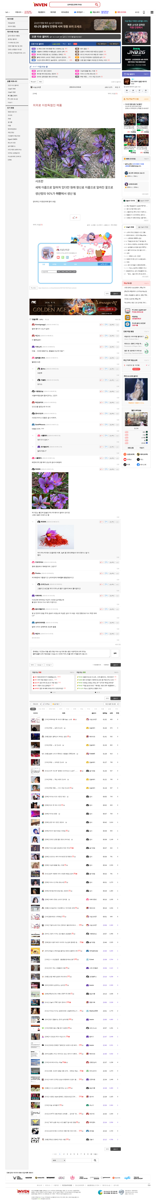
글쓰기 (115, 698)
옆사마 (91, 1096)
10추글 (47, 704)
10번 (62, 271)
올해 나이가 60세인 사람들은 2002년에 (60, 754)
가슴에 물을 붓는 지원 (54, 865)
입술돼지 (92, 728)
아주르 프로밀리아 (14, 153)
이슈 (41, 709)
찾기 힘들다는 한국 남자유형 (56, 1019)
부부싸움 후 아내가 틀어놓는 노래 (58, 719)
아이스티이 (93, 1071)
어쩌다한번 (93, 899)
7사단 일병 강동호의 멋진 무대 (57, 848)
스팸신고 (107, 225)
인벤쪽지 (58, 257)
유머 (60, 709)
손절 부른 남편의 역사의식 (56, 976)
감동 (109, 709)
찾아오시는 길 (106, 1185)
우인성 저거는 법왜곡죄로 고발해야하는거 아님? (63, 1011)
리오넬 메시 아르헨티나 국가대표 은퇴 (60, 908)
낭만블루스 (93, 976)
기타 (116, 709)
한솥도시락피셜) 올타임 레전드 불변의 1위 (61, 951)
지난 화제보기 (102, 44)
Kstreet (91, 959)
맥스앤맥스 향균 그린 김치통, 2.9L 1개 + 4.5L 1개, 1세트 (136, 302)
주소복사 (33, 288)
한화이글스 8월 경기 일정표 (56, 1028)
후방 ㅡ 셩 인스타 (53, 745)
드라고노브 (93, 1028)
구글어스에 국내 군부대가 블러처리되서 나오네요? (64, 925)
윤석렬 (91, 1131)
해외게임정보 (12, 129)
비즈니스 (47, 1185)
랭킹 (65, 264)
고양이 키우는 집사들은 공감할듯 (58, 934)
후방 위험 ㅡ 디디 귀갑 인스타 (57, 788)
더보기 (67, 257)
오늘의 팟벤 (11, 92)
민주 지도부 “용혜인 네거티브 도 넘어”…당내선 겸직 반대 (66, 771)
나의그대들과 (93, 968)
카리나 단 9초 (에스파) (54, 882)
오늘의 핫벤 (11, 89)
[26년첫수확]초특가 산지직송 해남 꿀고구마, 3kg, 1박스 (136, 291)
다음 (95, 1154)
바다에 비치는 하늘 (53, 1062)
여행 (9, 125)
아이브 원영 (51, 814)
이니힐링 (63, 257)
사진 (95, 709)
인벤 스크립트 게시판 (15, 49)
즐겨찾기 (57, 704)
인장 (43, 264)
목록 (109, 93)
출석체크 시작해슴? (53, 916)
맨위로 (106, 665)
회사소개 (39, 1185)
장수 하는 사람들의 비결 (55, 968)
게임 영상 (11, 132)
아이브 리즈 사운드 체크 (55, 796)
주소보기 (33, 82)
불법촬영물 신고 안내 (93, 1185)
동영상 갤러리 (12, 39)
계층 (102, 709)
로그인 (137, 12)
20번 (66, 271)
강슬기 (91, 1139)
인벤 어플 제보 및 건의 (15, 46)
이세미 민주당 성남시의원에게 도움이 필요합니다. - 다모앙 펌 (67, 1079)
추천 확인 (114, 225)
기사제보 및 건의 (13, 42)
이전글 (48, 665)
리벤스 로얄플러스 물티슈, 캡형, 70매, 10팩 (136, 295)
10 (91, 1154)
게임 (81, 709)
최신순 (47, 319)
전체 (33, 709)
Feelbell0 (92, 754)
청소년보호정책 (79, 1185)
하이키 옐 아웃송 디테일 (55, 831)
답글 (118, 330)
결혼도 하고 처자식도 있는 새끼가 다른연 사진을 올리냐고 (66, 1054)
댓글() (115, 93)
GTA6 (9, 160)
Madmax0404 (93, 1011)
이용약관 (56, 1185)
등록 (115, 653)
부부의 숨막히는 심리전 (55, 985)
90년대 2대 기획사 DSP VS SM (57, 994)
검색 (74, 271)
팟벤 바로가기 (12, 112)
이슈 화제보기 (114, 44)
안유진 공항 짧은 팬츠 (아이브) (57, 839)
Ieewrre (91, 985)
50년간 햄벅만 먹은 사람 (55, 1139)
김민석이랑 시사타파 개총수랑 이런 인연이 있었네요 (64, 1131)
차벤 (9, 118)
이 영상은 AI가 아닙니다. (55, 1036)
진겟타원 (92, 1079)
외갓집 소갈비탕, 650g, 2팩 (132, 299)
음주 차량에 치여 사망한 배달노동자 (59, 874)
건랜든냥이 (93, 1062)
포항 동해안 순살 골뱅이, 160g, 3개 (134, 287)
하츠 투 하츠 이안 (53, 805)
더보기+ (72, 672)
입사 (90, 796)
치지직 (10, 115)
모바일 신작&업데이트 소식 (16, 53)
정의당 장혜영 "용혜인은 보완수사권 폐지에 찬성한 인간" (66, 1045)
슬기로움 (92, 771)
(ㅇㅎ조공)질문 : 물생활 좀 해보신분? (59, 959)
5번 (59, 271)
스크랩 (93, 225)
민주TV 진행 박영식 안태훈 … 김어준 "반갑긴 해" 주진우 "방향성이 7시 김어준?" (74, 1114)
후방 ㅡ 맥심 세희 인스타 (55, 779)
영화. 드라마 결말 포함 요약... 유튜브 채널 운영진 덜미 (65, 1071)
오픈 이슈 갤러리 (13, 85)
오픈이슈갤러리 (116, 82)
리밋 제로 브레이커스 (15, 149)
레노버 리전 (11, 142)
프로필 (54, 264)
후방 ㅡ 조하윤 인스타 (54, 762)
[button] (51, 692)
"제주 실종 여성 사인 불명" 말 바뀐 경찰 (60, 1122)
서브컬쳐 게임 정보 (14, 136)
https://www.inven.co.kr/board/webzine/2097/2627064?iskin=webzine (57, 288)
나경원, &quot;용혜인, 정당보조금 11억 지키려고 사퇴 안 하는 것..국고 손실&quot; (74, 1096)
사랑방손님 (93, 934)
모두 (70, 271)
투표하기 (136, 369)
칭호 (75, 264)
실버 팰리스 (11, 146)
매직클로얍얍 (93, 951)
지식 (88, 709)
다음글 (39, 665)
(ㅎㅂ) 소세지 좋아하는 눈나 (56, 1088)
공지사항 (116, 1185)
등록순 (41, 319)
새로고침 (118, 319)
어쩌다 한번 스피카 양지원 (56, 899)
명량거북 (92, 1002)
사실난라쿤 (36, 87)
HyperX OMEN (12, 139)
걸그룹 (10, 122)
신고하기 (100, 225)
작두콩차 (92, 1122)
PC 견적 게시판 (13, 99)
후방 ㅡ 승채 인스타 (53, 728)
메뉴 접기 (104, 264)
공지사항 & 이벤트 (14, 35)
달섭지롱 (92, 994)
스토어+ (146, 99)
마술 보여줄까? (52, 1105)
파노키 (91, 1105)
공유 (88, 225)
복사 (40, 82)
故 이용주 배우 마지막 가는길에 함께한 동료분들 (63, 942)
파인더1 (91, 1114)
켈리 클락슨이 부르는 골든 (56, 736)
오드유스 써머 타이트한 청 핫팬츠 (58, 856)
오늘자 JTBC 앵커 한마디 (55, 1002)
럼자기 (91, 1036)
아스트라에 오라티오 (14, 156)
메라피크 (92, 736)
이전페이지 (97, 665)
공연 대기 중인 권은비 (54, 822)
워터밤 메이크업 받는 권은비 (56, 891)
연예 (52, 709)
